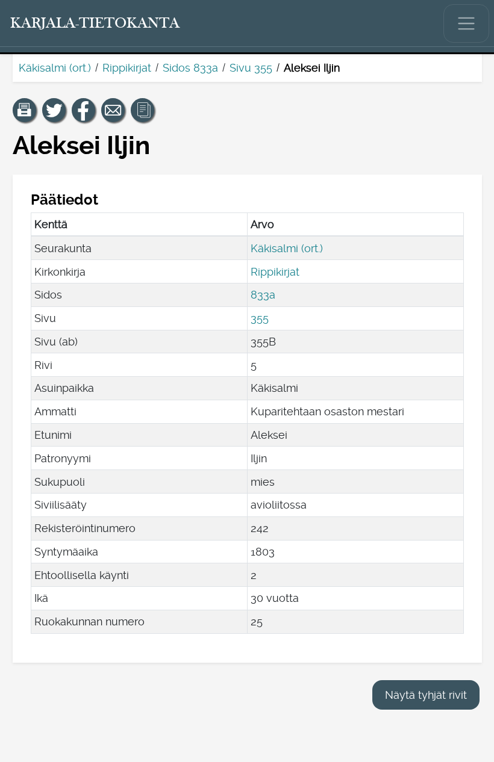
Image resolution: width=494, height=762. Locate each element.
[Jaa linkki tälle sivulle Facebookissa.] (84, 110)
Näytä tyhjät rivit (426, 695)
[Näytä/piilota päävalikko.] (466, 23)
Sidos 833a (190, 67)
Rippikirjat (126, 67)
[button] (25, 110)
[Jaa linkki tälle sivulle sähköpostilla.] (113, 110)
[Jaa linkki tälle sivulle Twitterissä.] (54, 110)
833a (263, 294)
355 (260, 318)
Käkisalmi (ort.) (55, 67)
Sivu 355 (251, 67)
